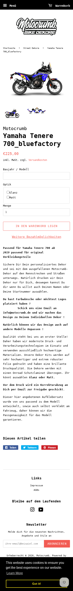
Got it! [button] (36, 583)
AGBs (36, 490)
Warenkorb (62, 5)
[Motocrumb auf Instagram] (32, 510)
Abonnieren (57, 543)
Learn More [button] (14, 573)
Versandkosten (38, 160)
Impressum (36, 485)
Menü (12, 5)
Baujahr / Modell (16, 169)
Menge (7, 205)
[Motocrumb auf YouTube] (41, 510)
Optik (7, 184)
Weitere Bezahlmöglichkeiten (36, 237)
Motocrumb (42, 555)
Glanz (13, 192)
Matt (12, 197)
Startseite (9, 48)
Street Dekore (31, 48)
